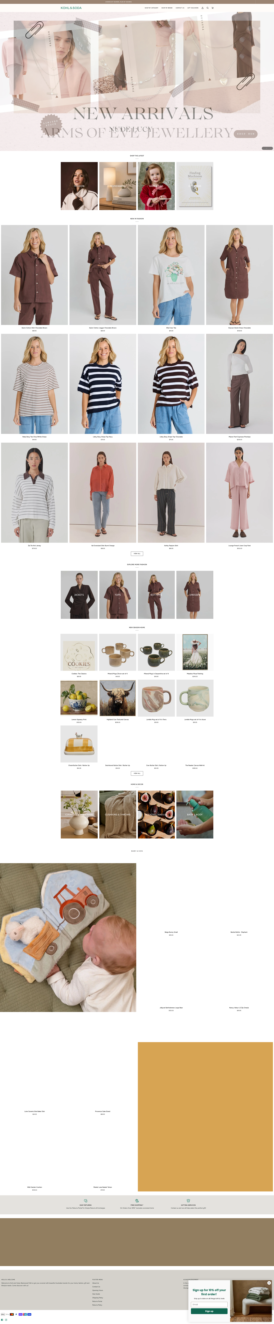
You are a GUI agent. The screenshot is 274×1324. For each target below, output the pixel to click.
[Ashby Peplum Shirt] (171, 493)
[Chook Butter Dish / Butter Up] (79, 743)
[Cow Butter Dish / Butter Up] (156, 743)
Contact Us (96, 1287)
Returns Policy (97, 1306)
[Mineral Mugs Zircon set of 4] (117, 652)
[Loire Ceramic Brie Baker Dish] (34, 1075)
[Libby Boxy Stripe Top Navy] (102, 384)
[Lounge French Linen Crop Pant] (239, 493)
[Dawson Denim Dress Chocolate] (239, 275)
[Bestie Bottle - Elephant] (239, 896)
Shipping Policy (97, 1298)
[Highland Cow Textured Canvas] (117, 698)
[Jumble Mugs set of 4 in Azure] (195, 698)
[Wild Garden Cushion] (34, 1151)
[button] (151, 8)
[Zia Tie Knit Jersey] (34, 493)
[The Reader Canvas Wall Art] (195, 743)
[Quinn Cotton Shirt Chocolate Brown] (34, 275)
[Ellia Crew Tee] (171, 275)
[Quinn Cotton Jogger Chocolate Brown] (102, 275)
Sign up (209, 1311)
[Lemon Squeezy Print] (79, 698)
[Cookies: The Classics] (79, 652)
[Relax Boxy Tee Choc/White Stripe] (34, 384)
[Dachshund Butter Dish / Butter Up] (117, 743)
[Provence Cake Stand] (102, 1075)
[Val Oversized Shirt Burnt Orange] (102, 493)
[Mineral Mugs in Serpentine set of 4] (156, 652)
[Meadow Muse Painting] (195, 652)
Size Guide (96, 1295)
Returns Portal (97, 1302)
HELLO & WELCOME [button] (8, 1280)
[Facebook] (2, 1321)
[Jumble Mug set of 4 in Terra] (156, 698)
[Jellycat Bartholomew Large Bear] (171, 972)
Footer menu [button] (97, 1280)
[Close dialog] (269, 1283)
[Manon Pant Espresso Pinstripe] (239, 384)
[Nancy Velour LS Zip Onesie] (239, 972)
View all (137, 553)
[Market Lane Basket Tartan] (102, 1151)
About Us (95, 1284)
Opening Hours (97, 1291)
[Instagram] (6, 1321)
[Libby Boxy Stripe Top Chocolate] (171, 384)
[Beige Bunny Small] (171, 896)
